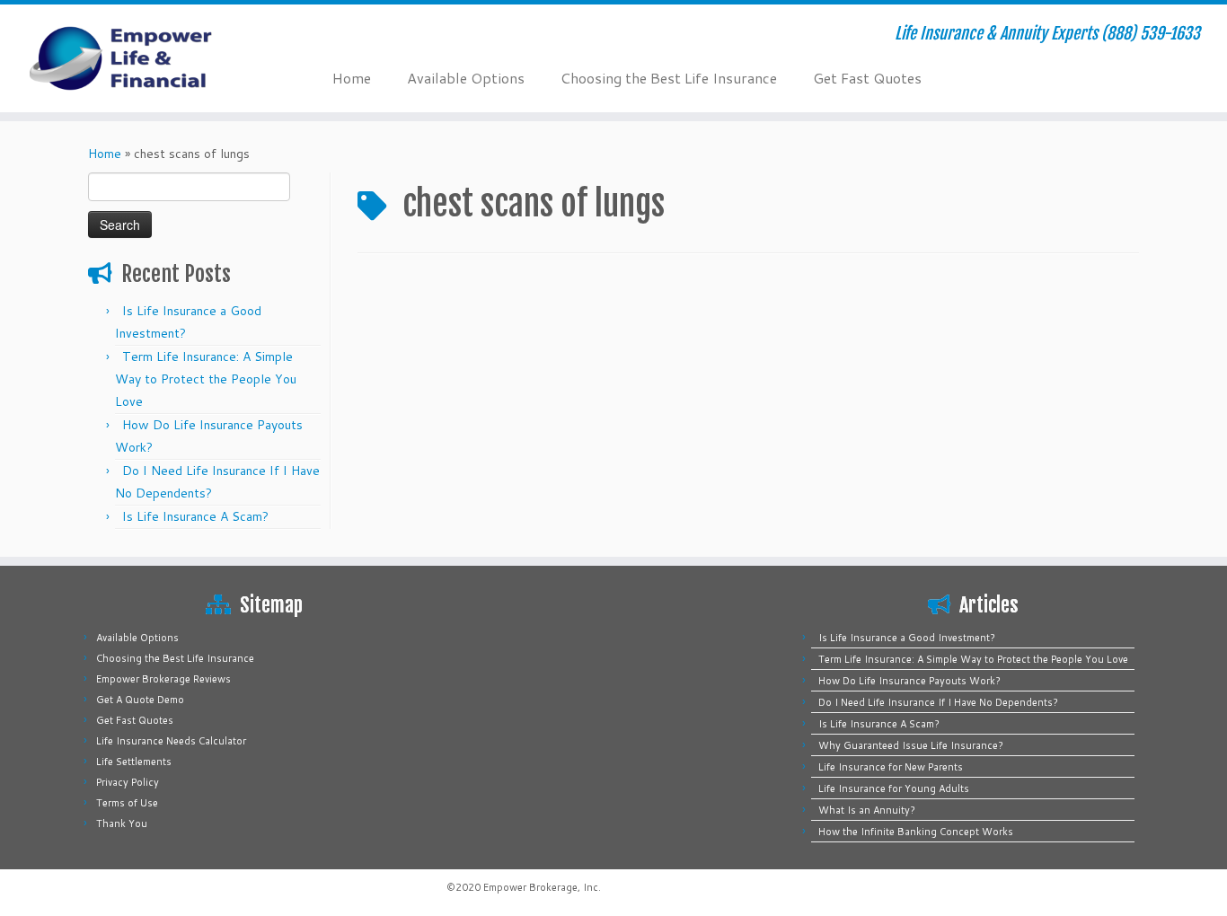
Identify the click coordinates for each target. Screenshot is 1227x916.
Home (351, 77)
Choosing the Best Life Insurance (669, 77)
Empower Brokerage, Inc (540, 887)
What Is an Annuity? (866, 810)
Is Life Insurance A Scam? (195, 516)
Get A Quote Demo (140, 699)
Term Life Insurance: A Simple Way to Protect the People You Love (205, 379)
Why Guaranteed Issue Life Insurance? (910, 745)
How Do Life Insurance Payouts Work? (909, 681)
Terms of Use (127, 803)
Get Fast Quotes (867, 77)
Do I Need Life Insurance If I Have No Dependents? (938, 702)
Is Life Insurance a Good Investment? (906, 637)
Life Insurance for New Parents (890, 767)
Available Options (466, 77)
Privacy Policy (127, 782)
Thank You (121, 823)
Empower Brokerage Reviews (163, 679)
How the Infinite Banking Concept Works (915, 831)
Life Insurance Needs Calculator (171, 741)
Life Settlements (134, 761)
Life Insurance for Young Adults (893, 788)
